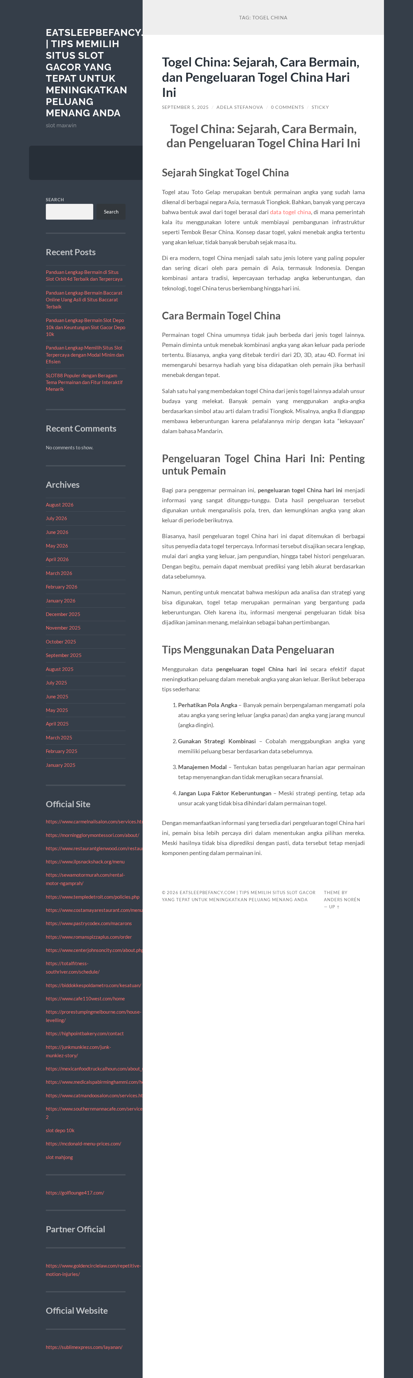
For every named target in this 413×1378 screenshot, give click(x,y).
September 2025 (64, 655)
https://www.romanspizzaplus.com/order (89, 937)
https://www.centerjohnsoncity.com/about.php (95, 950)
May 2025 (57, 710)
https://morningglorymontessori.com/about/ (92, 835)
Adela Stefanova (240, 107)
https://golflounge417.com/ (75, 1192)
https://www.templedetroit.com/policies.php (92, 897)
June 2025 (57, 696)
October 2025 (61, 641)
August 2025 (60, 669)
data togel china (290, 211)
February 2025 (61, 751)
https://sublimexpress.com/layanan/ (84, 1347)
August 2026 (60, 504)
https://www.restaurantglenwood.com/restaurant (98, 848)
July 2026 (56, 518)
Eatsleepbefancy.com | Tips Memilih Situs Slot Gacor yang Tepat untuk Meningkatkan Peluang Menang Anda (106, 73)
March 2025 (59, 737)
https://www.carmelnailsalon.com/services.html (96, 821)
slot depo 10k (60, 1130)
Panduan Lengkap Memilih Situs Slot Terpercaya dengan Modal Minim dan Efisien (85, 354)
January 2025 (61, 765)
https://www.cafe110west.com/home (85, 998)
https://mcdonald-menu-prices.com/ (83, 1143)
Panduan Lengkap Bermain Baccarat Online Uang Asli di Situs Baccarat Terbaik (84, 299)
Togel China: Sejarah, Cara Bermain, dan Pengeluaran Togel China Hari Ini (260, 76)
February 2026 (61, 587)
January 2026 (61, 600)
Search (55, 199)
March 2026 (59, 573)
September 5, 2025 (185, 107)
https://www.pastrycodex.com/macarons (89, 923)
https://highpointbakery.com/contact (85, 1033)
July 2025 (56, 682)
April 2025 (57, 723)
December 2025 (63, 614)
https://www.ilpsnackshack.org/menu (85, 861)
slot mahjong (59, 1157)
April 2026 (57, 559)
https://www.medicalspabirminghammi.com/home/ (99, 1082)
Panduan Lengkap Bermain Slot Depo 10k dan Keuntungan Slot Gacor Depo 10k (85, 327)
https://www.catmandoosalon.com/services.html (97, 1095)
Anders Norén (342, 899)
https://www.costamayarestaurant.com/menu (94, 910)
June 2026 (57, 532)
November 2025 (63, 628)
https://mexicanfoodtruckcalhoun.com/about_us (96, 1068)
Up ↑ (334, 906)
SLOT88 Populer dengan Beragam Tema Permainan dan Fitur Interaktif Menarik (84, 382)
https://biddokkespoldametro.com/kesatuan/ (93, 985)
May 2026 (57, 545)
